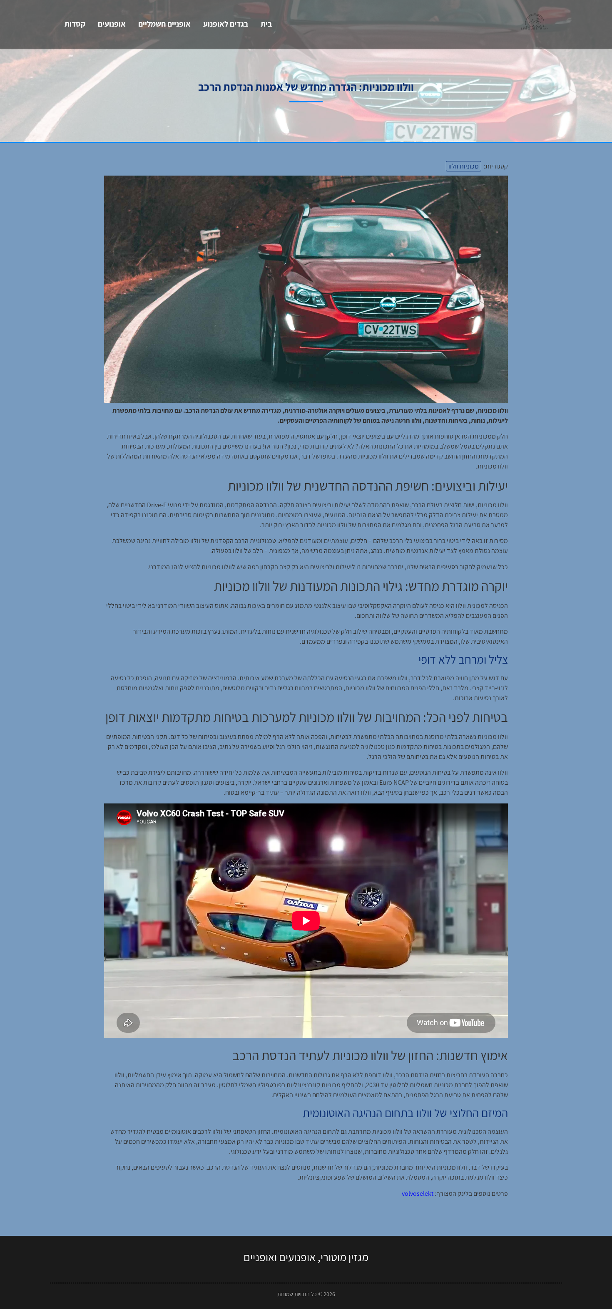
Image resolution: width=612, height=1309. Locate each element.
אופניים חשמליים (164, 24)
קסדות (75, 24)
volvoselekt (417, 1193)
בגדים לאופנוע (225, 24)
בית (266, 24)
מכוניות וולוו (463, 166)
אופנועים (112, 24)
